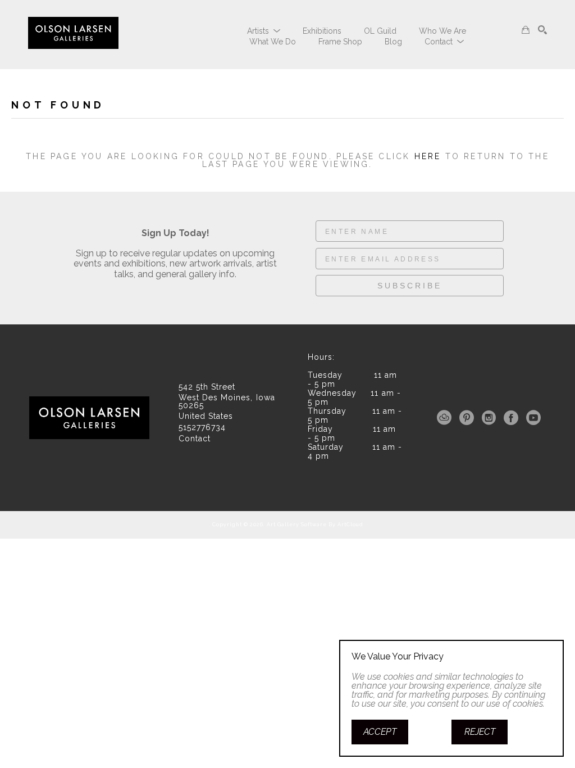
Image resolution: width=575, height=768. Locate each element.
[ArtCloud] (446, 417)
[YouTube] (533, 417)
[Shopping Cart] (526, 29)
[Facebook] (513, 417)
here (427, 156)
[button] (263, 30)
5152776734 (202, 427)
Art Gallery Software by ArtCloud (315, 524)
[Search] (542, 29)
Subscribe (409, 285)
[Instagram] (491, 417)
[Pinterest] (468, 417)
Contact (195, 438)
